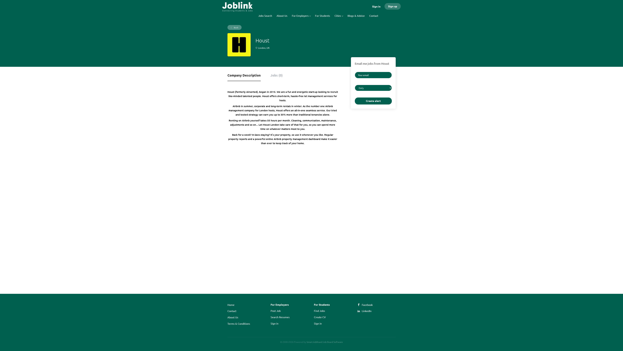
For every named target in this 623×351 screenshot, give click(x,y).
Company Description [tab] (244, 75)
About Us (232, 317)
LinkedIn (367, 310)
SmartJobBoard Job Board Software (325, 341)
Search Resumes (280, 317)
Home (230, 304)
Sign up (392, 6)
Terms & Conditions (238, 323)
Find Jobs (319, 310)
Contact (231, 310)
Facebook (367, 304)
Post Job (276, 310)
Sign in (376, 6)
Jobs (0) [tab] (276, 75)
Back (235, 27)
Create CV (320, 317)
